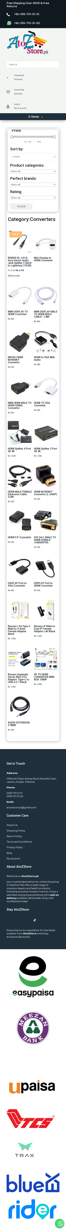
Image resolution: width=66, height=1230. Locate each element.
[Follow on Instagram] (15, 920)
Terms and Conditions (19, 841)
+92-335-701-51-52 (27, 23)
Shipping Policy (16, 830)
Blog (9, 853)
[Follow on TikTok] (34, 920)
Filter (21, 206)
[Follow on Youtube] (28, 920)
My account (13, 858)
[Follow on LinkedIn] (22, 920)
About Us (12, 825)
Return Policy (14, 836)
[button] (59, 1223)
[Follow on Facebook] (9, 920)
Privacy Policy (15, 847)
